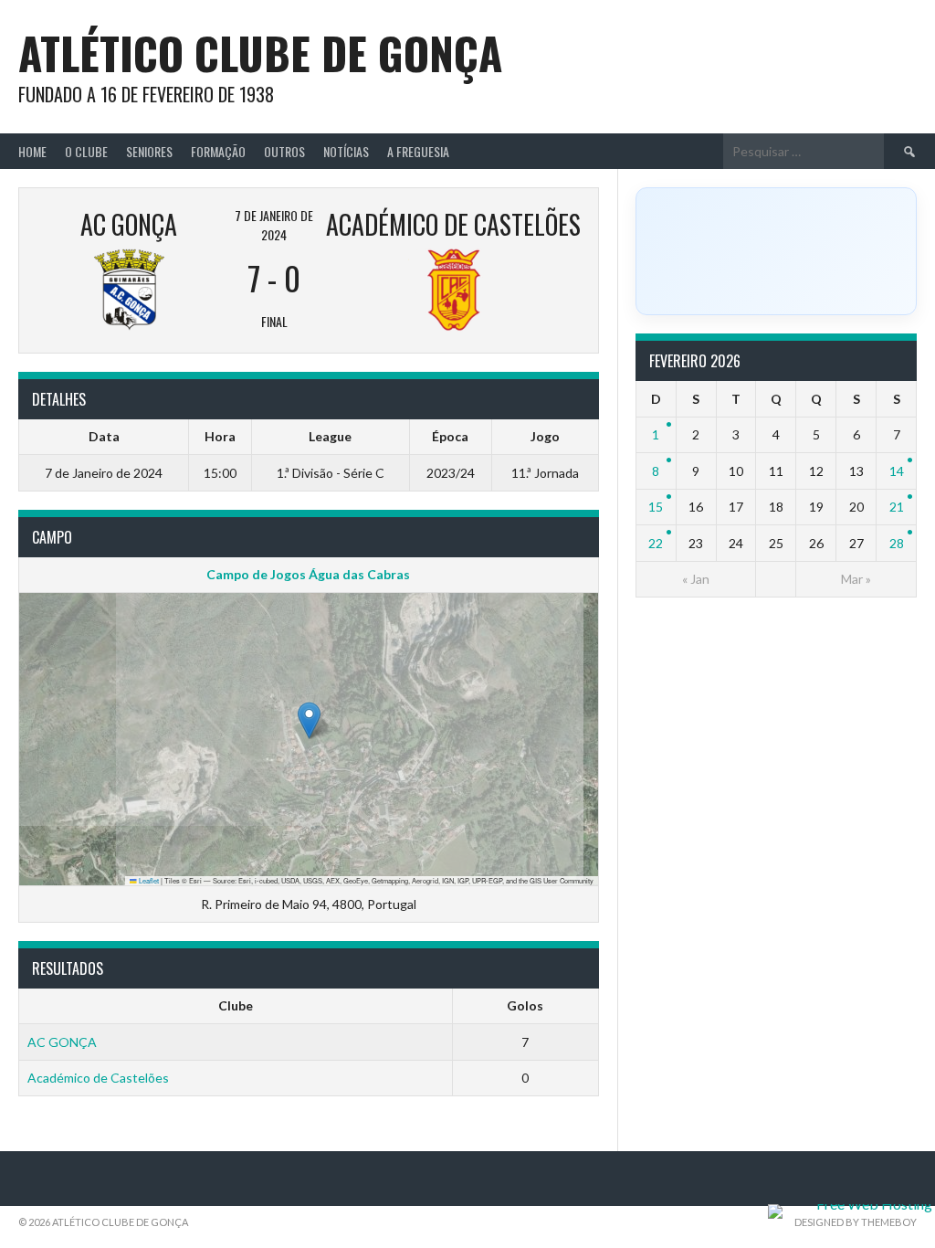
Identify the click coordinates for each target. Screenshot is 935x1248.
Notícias (346, 151)
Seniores (149, 151)
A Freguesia (418, 151)
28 (896, 543)
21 (896, 506)
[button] (309, 720)
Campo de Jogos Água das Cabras (308, 574)
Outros (284, 151)
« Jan (695, 579)
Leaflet (148, 880)
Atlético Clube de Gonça (260, 52)
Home (32, 151)
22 (655, 543)
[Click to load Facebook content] (776, 251)
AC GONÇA (62, 1042)
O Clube (86, 151)
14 (896, 471)
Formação (218, 151)
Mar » (856, 579)
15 (655, 506)
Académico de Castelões (98, 1077)
